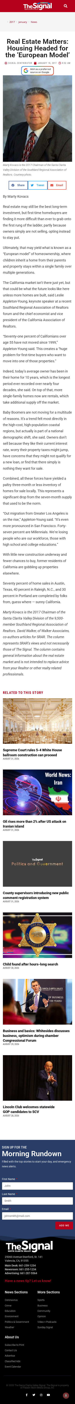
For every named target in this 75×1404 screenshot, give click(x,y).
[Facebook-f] (26, 1395)
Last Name (9, 1194)
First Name (9, 1179)
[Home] (5, 22)
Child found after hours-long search (31, 964)
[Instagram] (41, 1395)
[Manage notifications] (66, 1395)
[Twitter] (33, 1395)
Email (5, 1209)
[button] (9, 6)
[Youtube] (48, 1395)
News (34, 22)
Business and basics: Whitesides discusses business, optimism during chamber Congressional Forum (36, 1035)
